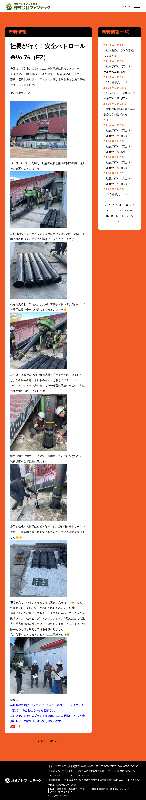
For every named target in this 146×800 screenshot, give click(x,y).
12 (121, 210)
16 (112, 215)
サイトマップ (122, 789)
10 (111, 210)
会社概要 (91, 789)
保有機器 (73, 789)
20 (131, 215)
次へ (53, 740)
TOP (52, 789)
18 (122, 215)
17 (117, 215)
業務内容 (61, 789)
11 (116, 210)
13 (126, 210)
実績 (82, 789)
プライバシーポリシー (61, 791)
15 (107, 215)
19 (127, 215)
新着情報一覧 (105, 789)
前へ (43, 740)
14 (131, 210)
